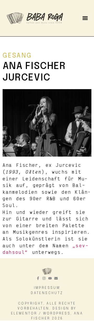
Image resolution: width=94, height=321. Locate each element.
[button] (85, 18)
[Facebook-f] (38, 278)
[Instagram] (44, 278)
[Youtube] (50, 278)
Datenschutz (47, 293)
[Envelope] (56, 278)
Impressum (47, 288)
